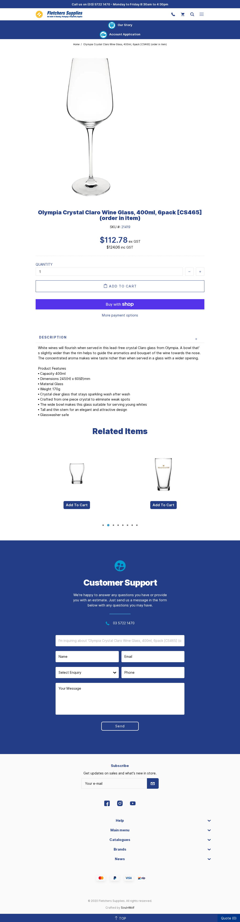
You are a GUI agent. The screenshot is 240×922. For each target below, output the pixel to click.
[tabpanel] (76, 483)
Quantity (44, 264)
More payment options (120, 315)
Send (120, 726)
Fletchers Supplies (59, 14)
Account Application (124, 34)
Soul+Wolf (127, 907)
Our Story (125, 25)
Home (76, 44)
